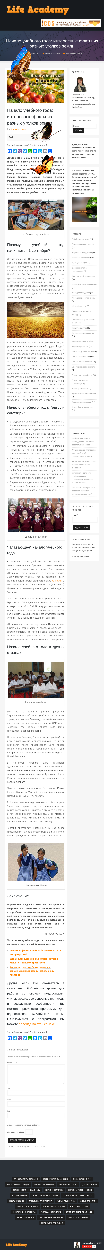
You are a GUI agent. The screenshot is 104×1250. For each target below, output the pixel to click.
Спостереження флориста (83, 367)
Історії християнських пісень (84, 284)
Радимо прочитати (80, 346)
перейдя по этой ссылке (37, 1024)
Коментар (12, 1063)
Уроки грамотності (80, 388)
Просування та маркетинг (83, 333)
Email (9, 1100)
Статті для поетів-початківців (79, 1212)
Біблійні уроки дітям (80, 239)
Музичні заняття (79, 306)
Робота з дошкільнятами (83, 351)
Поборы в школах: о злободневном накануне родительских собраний (83, 441)
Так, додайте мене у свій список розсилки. (27, 1147)
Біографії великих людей (83, 244)
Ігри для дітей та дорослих (84, 276)
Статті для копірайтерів (82, 375)
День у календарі (79, 263)
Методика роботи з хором (83, 298)
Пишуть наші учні (79, 328)
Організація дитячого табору (45, 1195)
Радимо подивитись (81, 341)
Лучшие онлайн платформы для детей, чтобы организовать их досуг (84, 453)
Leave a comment (52, 53)
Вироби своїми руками (82, 252)
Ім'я (8, 1088)
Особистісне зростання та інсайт (78, 1195)
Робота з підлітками (81, 357)
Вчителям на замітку (74, 53)
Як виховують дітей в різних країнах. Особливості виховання (84, 464)
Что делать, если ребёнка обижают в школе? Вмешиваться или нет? (83, 490)
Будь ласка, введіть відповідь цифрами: (23, 1125)
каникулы (57, 580)
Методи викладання (81, 293)
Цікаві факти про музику (82, 407)
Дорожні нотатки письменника (26, 1190)
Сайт (9, 1111)
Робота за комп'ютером (82, 362)
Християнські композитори (84, 394)
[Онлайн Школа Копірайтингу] (71, 26)
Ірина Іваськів (18, 129)
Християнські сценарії (81, 402)
